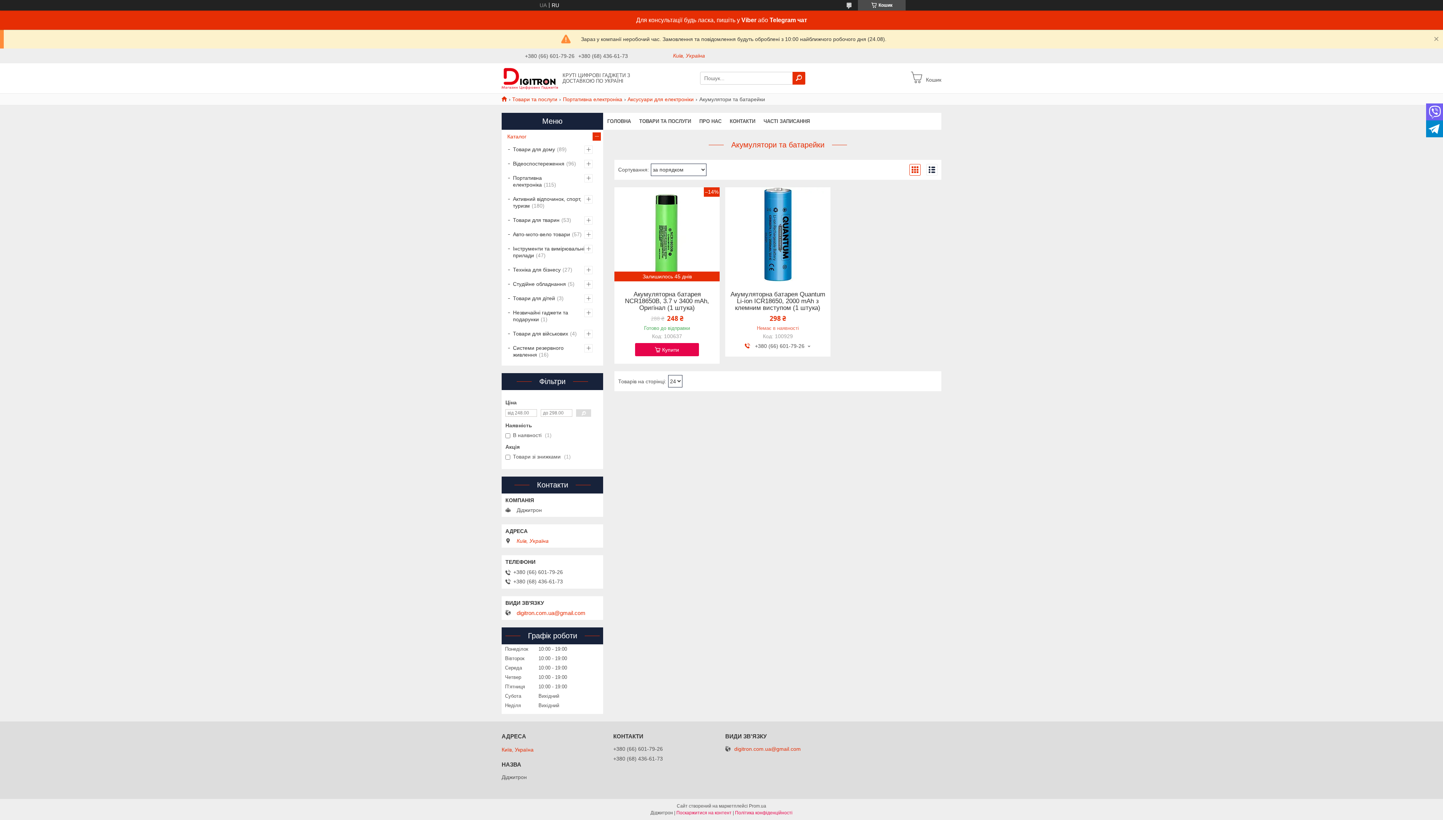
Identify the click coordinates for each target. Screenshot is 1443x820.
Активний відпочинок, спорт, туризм (547, 202)
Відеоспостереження (538, 164)
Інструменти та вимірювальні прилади (548, 252)
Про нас (710, 121)
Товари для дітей (534, 298)
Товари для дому (534, 149)
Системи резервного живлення (538, 351)
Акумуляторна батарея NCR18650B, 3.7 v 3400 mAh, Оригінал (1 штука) (667, 301)
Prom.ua (757, 806)
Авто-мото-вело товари (541, 234)
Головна (619, 121)
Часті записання (787, 121)
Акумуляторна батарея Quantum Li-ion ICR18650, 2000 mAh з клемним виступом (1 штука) (778, 301)
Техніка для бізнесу (537, 270)
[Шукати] (799, 78)
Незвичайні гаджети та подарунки (540, 316)
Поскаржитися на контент (704, 812)
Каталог (516, 137)
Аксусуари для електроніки (661, 99)
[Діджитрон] (530, 78)
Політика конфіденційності (764, 812)
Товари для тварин (536, 220)
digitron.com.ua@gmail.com (551, 613)
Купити (670, 350)
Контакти (742, 121)
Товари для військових (540, 334)
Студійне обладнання (539, 284)
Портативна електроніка (592, 99)
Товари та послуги (534, 99)
